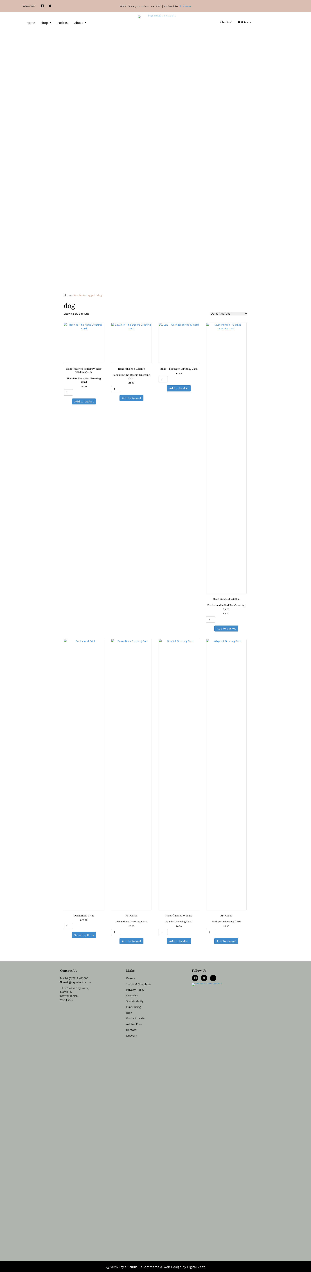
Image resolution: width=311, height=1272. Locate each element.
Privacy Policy (135, 990)
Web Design (172, 1267)
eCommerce (150, 1267)
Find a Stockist (135, 1018)
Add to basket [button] (84, 401)
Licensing (132, 995)
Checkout (226, 22)
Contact (131, 1030)
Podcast (63, 23)
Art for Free (134, 1024)
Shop (44, 23)
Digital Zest (196, 1267)
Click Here (185, 6)
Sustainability (134, 1001)
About (78, 23)
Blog (129, 1012)
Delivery (131, 1035)
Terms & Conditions (138, 984)
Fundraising (133, 1007)
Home (30, 23)
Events (130, 978)
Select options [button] (84, 935)
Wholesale (29, 6)
